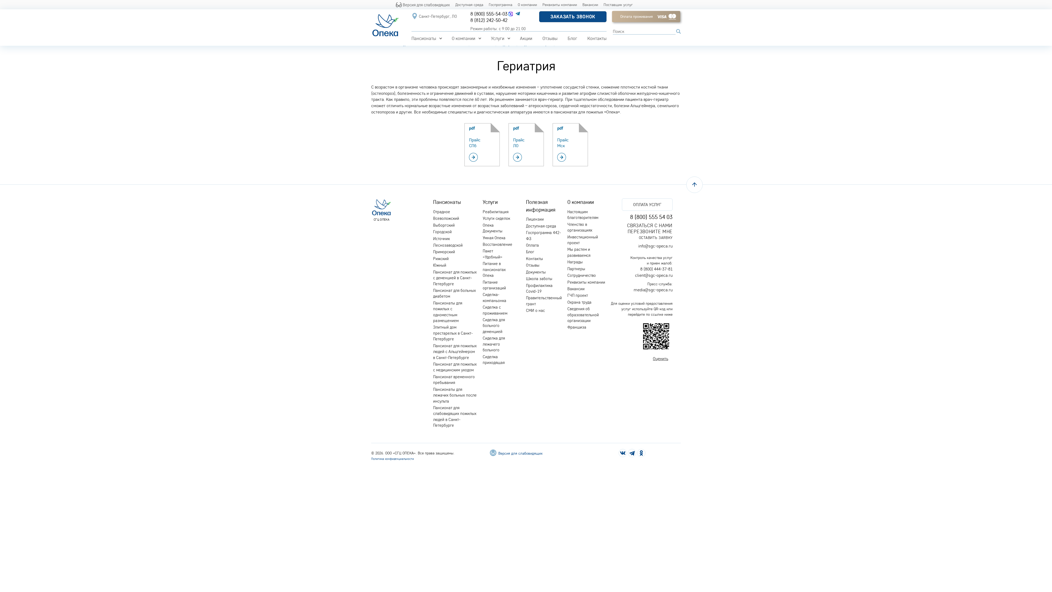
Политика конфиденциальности (392, 459)
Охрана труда (579, 302)
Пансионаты (423, 38)
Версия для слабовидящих (426, 4)
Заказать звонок (572, 17)
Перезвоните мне (650, 231)
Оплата (532, 245)
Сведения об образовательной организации (583, 314)
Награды (575, 261)
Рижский (441, 258)
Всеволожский (446, 218)
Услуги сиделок (496, 218)
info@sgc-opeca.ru (655, 246)
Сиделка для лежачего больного (494, 343)
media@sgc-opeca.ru (653, 289)
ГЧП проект (577, 295)
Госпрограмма (500, 4)
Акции (526, 38)
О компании (527, 4)
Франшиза (576, 327)
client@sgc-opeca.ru (654, 275)
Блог (572, 38)
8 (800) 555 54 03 (651, 216)
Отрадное (441, 211)
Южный (439, 265)
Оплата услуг (647, 204)
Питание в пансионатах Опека (494, 269)
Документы (536, 272)
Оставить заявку (656, 237)
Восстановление (497, 244)
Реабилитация (495, 211)
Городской (442, 231)
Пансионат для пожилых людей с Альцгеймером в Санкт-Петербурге (455, 351)
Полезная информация (540, 206)
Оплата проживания (636, 16)
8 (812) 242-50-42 (488, 20)
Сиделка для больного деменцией (494, 325)
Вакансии (590, 4)
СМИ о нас (535, 310)
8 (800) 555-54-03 (488, 14)
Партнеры (576, 268)
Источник (441, 238)
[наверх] (694, 185)
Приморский (444, 251)
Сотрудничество (581, 275)
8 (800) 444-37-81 (656, 269)
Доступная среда (469, 4)
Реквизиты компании (559, 4)
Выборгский (444, 225)
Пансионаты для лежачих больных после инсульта (455, 395)
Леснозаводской (448, 245)
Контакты (597, 38)
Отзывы (550, 38)
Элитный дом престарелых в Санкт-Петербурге (453, 333)
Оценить (660, 358)
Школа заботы (539, 278)
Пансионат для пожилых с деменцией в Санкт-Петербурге (455, 277)
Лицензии (535, 219)
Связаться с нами (650, 225)
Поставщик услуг (618, 4)
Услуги (497, 38)
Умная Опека (494, 237)
